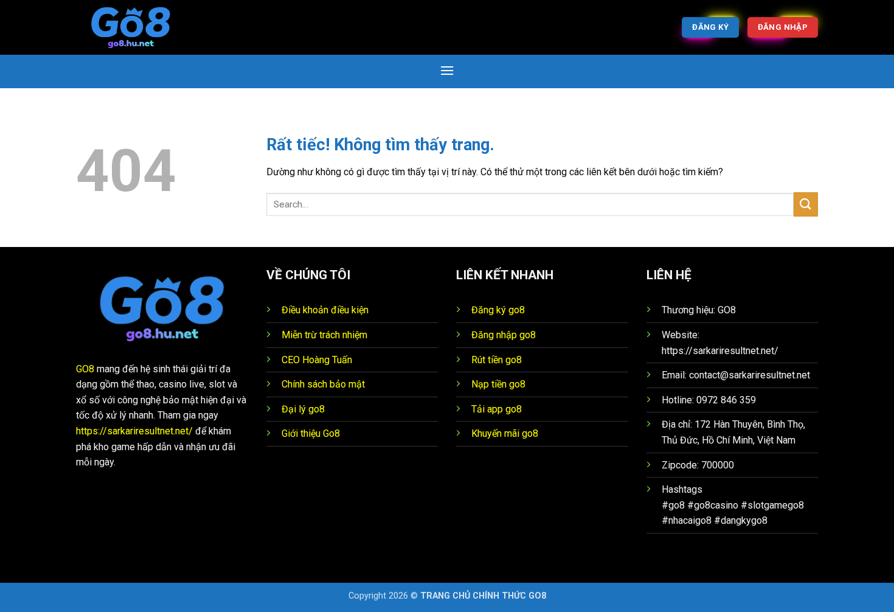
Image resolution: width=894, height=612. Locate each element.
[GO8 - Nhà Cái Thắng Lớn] (137, 27)
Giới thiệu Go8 (311, 433)
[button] (447, 70)
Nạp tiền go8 (498, 384)
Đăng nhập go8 (503, 335)
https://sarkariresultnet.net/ (134, 431)
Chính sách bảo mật (323, 384)
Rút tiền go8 (496, 360)
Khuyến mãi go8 (504, 433)
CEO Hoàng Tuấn (317, 360)
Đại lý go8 (303, 409)
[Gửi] (806, 204)
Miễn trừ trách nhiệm (324, 335)
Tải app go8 (496, 409)
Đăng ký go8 (498, 310)
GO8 (85, 369)
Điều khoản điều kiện (325, 310)
